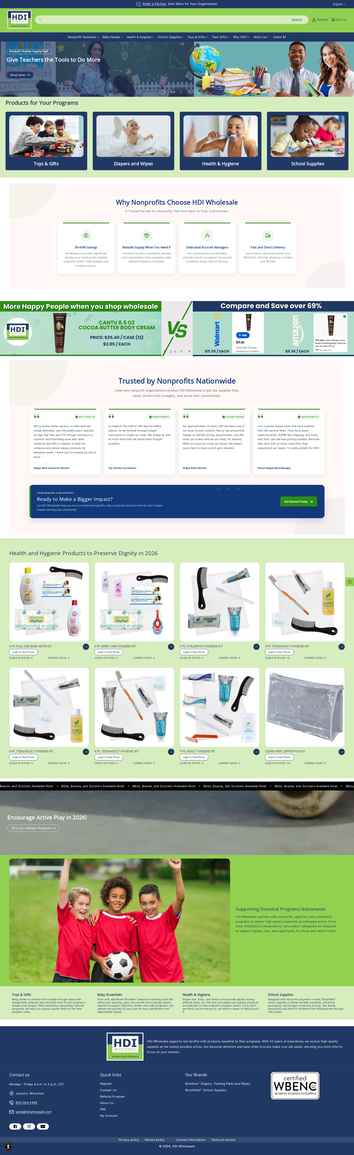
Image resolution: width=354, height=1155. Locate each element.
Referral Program (112, 1096)
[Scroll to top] (346, 1143)
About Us (107, 1103)
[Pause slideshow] (189, 92)
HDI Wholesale (183, 1146)
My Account (108, 1115)
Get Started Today (298, 501)
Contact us (19, 1074)
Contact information (191, 1140)
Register (106, 1083)
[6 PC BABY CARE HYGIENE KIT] (134, 602)
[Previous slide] (165, 92)
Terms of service (223, 1140)
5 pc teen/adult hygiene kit (287, 646)
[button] (83, 37)
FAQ (103, 1109)
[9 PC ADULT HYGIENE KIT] (219, 707)
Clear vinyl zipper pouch (285, 752)
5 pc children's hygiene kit (201, 646)
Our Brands (196, 1074)
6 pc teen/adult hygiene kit (31, 752)
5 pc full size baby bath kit (30, 646)
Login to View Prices (23, 651)
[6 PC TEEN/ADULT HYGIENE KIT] (49, 707)
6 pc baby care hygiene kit (115, 646)
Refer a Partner (154, 4)
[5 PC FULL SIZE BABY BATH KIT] (49, 602)
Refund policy (155, 1140)
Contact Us (108, 1090)
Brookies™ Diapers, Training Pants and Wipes (217, 1083)
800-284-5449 (26, 1102)
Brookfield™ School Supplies (205, 1090)
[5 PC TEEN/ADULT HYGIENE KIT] (305, 602)
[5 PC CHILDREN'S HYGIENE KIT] (219, 602)
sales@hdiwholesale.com (34, 1112)
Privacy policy (129, 1140)
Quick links (110, 1074)
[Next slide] (181, 92)
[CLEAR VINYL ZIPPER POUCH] (305, 707)
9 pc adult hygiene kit (197, 752)
